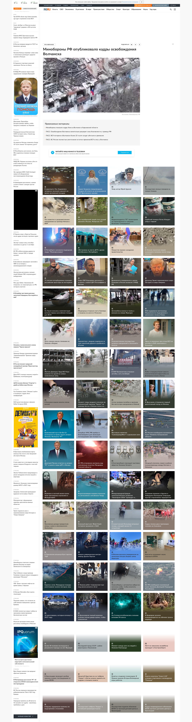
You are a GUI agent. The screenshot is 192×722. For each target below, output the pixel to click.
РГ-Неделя (58, 5)
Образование (136, 9)
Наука (145, 9)
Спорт (118, 9)
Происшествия (98, 9)
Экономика (69, 9)
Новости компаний (29, 8)
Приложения (74, 5)
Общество (110, 9)
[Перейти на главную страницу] (47, 9)
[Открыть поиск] (171, 9)
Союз (82, 5)
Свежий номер (48, 5)
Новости (89, 5)
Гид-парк (153, 9)
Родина (65, 5)
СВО (61, 9)
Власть (55, 9)
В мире (88, 9)
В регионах (80, 9)
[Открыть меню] (175, 9)
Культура (126, 9)
